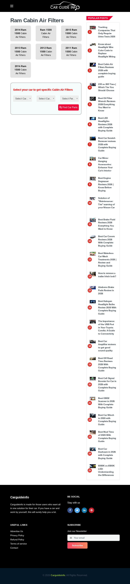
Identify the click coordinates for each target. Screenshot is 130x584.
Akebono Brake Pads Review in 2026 (106, 290)
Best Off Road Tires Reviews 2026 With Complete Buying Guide (107, 364)
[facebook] (70, 510)
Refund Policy (17, 539)
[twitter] (77, 510)
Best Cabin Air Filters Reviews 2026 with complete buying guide (107, 70)
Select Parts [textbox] (68, 98)
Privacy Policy (17, 535)
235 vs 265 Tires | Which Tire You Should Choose (107, 87)
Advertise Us (16, 531)
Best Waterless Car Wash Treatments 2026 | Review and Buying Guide (107, 259)
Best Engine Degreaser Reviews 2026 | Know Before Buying (105, 184)
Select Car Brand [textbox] (23, 98)
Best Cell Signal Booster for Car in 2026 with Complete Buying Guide (107, 384)
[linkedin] (84, 510)
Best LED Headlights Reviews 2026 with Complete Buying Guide (105, 124)
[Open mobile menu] (11, 6)
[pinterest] (91, 510)
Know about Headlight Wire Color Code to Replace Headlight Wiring (106, 50)
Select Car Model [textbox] (46, 98)
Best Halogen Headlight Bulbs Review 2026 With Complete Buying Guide (107, 307)
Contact (14, 548)
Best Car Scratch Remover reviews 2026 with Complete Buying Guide (107, 144)
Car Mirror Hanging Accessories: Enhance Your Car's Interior (105, 164)
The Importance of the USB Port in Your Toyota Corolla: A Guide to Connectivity (106, 327)
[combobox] (22, 98)
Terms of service (18, 543)
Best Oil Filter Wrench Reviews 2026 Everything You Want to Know (106, 104)
